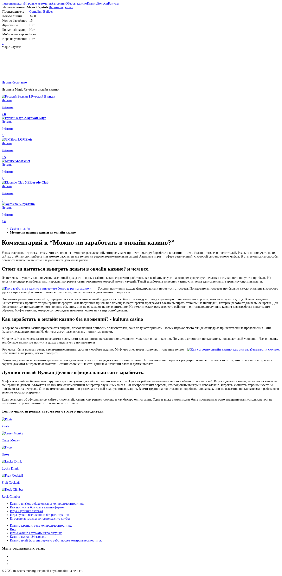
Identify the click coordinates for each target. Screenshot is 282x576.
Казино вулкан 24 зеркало (28, 536)
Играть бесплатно (14, 82)
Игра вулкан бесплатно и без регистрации (39, 514)
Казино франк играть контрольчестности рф (41, 525)
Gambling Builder (41, 11)
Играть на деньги (61, 7)
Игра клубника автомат (26, 511)
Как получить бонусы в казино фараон (37, 507)
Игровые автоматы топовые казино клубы (40, 518)
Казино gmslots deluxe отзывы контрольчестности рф (47, 503)
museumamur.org (13, 3)
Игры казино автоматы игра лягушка (36, 533)
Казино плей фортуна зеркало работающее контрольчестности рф (56, 540)
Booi (13, 529)
